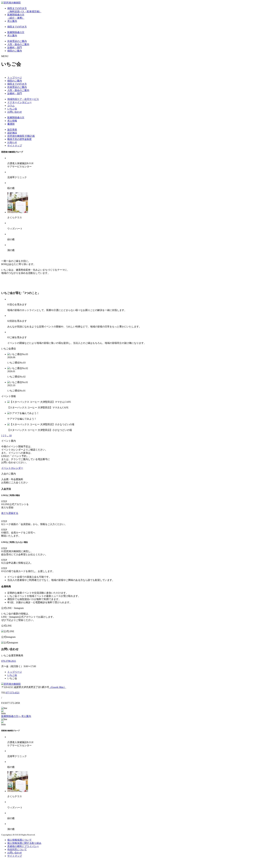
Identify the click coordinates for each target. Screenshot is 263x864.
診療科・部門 (14, 47)
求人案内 (12, 21)
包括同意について (17, 849)
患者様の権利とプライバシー (23, 846)
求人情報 (12, 120)
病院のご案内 (14, 50)
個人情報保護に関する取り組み (24, 843)
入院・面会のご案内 (18, 44)
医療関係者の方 (15, 32)
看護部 (11, 124)
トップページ (14, 77)
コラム (11, 105)
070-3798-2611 (8, 661)
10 (10, 435)
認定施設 (12, 132)
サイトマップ (14, 145)
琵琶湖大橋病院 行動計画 (21, 136)
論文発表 (12, 129)
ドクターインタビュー (19, 102)
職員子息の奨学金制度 (19, 139)
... (8, 435)
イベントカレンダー (12, 468)
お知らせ (12, 142)
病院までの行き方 (17, 26)
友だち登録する (9, 513)
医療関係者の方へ (11, 716)
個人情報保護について (19, 840)
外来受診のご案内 (17, 41)
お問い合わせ (14, 112)
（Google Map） (57, 687)
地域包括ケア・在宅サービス (23, 99)
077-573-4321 (12, 692)
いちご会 (12, 108)
